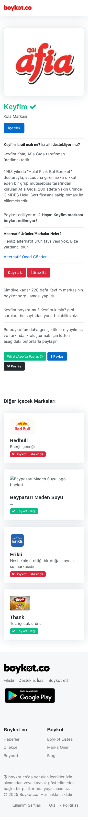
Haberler (12, 739)
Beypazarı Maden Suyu (36, 497)
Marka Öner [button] (58, 747)
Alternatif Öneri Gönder (25, 256)
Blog (51, 755)
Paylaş (58, 356)
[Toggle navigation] (78, 8)
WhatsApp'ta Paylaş (23, 356)
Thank (17, 617)
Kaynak (15, 272)
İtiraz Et (38, 272)
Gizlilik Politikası (64, 805)
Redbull (19, 440)
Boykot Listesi (60, 739)
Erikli (16, 554)
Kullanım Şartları (26, 805)
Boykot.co (29, 794)
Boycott (11, 755)
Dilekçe (10, 747)
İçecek (14, 128)
